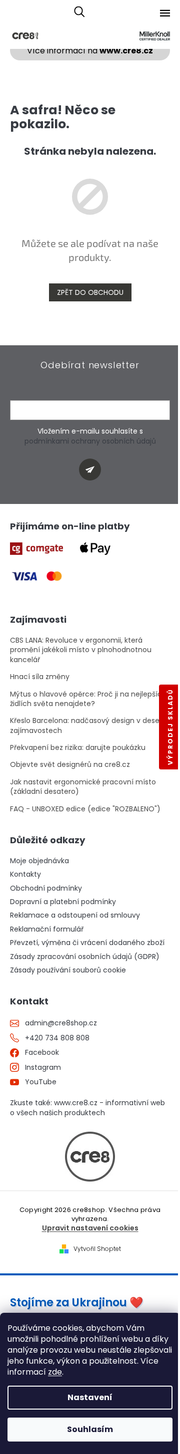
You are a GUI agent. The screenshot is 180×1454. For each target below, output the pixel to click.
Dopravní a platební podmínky (63, 902)
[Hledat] (79, 12)
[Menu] (165, 12)
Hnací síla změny (40, 677)
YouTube (40, 1082)
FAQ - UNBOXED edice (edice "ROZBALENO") (85, 809)
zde (55, 1372)
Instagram (43, 1067)
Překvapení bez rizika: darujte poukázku (78, 747)
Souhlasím (90, 1429)
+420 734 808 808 (57, 1038)
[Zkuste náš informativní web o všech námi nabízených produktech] (90, 1157)
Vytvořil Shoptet (97, 1249)
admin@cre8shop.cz (61, 1023)
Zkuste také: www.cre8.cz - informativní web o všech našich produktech (87, 1107)
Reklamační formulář (47, 929)
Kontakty (25, 874)
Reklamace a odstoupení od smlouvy (75, 915)
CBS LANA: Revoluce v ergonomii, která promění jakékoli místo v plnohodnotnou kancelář (81, 650)
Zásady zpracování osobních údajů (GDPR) (85, 957)
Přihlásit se (93, 471)
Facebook (42, 1052)
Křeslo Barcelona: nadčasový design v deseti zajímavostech (87, 725)
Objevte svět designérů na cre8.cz (70, 764)
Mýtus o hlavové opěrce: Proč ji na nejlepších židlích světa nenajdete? (88, 699)
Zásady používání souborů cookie (68, 970)
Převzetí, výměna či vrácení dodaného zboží (87, 943)
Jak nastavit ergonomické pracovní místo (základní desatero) (83, 786)
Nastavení (90, 1397)
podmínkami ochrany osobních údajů (90, 441)
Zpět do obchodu (90, 292)
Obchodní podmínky (46, 888)
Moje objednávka (39, 861)
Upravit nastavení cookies (90, 1228)
